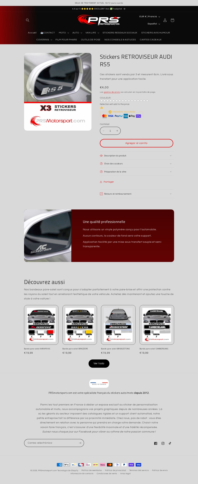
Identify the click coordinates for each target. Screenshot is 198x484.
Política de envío (160, 470)
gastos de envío (112, 92)
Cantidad (104, 124)
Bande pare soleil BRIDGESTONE (115, 348)
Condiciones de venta (107, 474)
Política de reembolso (91, 470)
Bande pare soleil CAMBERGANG (154, 348)
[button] (27, 20)
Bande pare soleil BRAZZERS (75, 348)
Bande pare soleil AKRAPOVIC (37, 348)
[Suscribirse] (80, 443)
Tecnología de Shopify (67, 471)
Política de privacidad (115, 470)
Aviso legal (125, 474)
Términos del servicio (139, 470)
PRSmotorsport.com (47, 471)
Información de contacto (82, 474)
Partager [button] (109, 182)
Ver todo (99, 363)
